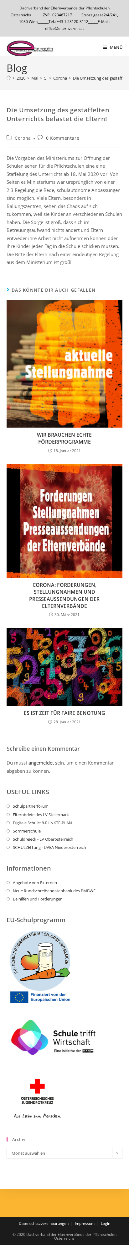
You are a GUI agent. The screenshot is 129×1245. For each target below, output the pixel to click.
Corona (23, 138)
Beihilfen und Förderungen (38, 899)
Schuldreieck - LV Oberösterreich (43, 839)
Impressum (85, 1223)
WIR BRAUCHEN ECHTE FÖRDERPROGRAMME (64, 438)
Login (105, 1223)
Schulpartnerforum (31, 806)
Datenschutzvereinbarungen (44, 1223)
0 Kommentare (62, 138)
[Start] (9, 78)
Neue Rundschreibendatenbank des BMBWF (54, 891)
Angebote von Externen (35, 882)
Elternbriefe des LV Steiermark (41, 814)
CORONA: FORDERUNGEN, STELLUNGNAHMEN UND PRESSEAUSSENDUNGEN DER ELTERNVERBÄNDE (64, 595)
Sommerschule (27, 831)
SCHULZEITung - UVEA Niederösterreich (49, 847)
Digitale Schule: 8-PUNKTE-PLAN (42, 823)
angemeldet (41, 763)
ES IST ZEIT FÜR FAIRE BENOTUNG (64, 712)
